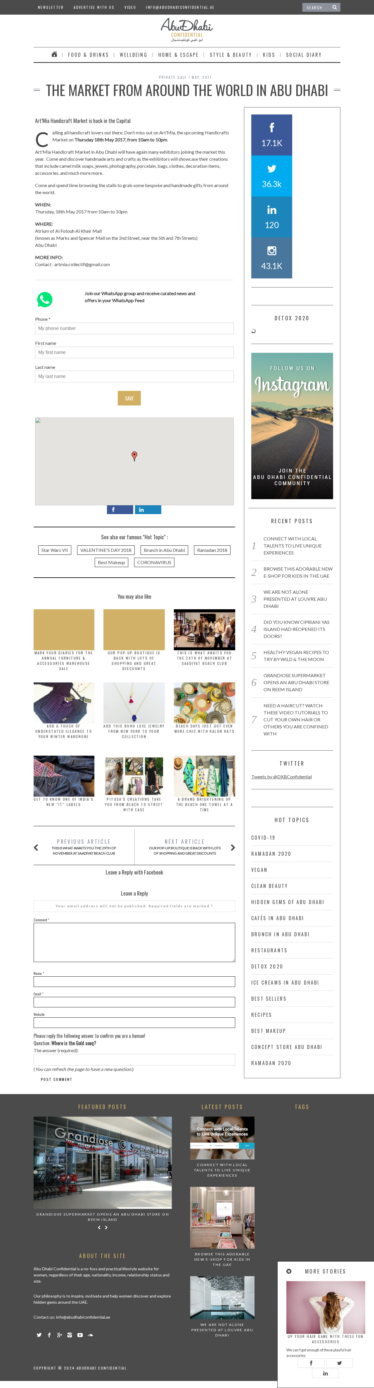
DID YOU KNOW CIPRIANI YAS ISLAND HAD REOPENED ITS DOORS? (297, 629)
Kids (269, 54)
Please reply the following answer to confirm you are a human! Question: (89, 1039)
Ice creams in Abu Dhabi (285, 982)
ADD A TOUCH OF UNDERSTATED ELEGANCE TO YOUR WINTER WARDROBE (63, 731)
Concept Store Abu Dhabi (287, 1046)
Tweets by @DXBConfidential (281, 776)
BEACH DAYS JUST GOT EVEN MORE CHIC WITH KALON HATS (204, 728)
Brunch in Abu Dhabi (164, 550)
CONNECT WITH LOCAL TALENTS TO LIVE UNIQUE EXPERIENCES (293, 545)
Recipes (261, 1014)
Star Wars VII (54, 550)
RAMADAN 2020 (271, 853)
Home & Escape (178, 54)
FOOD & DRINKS (88, 54)
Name (39, 973)
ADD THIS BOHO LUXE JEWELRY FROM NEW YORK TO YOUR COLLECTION (134, 731)
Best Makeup (111, 562)
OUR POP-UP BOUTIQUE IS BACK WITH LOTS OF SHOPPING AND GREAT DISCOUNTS (134, 660)
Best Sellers (269, 998)
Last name (45, 367)
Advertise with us (94, 7)
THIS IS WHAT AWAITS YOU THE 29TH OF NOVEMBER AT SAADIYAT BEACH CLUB (204, 658)
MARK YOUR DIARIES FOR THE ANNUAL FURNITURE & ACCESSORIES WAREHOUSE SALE (63, 660)
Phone (41, 319)
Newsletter (51, 7)
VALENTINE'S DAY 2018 (105, 550)
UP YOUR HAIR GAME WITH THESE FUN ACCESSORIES (326, 1339)
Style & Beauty (231, 54)
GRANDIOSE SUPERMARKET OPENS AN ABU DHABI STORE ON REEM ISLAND (296, 682)
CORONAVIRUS (154, 562)
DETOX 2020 (267, 966)
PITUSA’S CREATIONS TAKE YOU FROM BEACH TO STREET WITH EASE (134, 804)
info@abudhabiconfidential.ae (180, 7)
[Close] (289, 1271)
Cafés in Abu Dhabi (277, 918)
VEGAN (259, 869)
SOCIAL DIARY (304, 54)
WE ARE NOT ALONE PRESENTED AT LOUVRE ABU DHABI (295, 599)
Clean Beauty (269, 885)
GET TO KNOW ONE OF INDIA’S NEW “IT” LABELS (64, 802)
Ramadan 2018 (212, 550)
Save (129, 398)
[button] (134, 456)
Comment (41, 919)
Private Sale (173, 77)
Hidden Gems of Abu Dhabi (288, 902)
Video (130, 7)
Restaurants (269, 950)
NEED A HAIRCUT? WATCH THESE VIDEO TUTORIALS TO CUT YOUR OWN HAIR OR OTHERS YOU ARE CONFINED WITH (296, 719)
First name (45, 343)
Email (39, 993)
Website (39, 1014)
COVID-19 (263, 837)
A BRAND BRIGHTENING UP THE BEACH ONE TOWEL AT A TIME (204, 804)
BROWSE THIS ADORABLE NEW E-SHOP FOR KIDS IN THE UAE (222, 1259)
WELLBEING (134, 54)
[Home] (54, 54)
